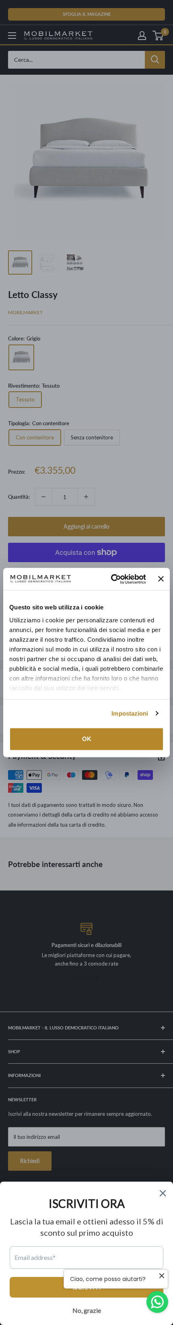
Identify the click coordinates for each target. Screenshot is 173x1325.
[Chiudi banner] (161, 579)
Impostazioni (129, 713)
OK (86, 738)
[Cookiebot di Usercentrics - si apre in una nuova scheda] (111, 579)
